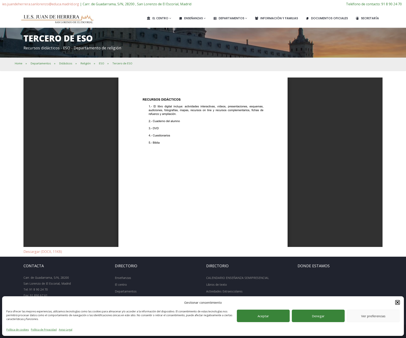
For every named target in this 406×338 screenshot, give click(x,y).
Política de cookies (17, 329)
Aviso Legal (65, 329)
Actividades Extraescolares (224, 291)
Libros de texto (216, 285)
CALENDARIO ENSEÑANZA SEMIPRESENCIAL (237, 278)
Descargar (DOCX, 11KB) (42, 251)
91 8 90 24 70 (38, 289)
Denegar (318, 316)
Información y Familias (279, 18)
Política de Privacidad (44, 329)
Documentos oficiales (329, 18)
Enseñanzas (194, 18)
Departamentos (232, 18)
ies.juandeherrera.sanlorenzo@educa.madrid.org (40, 4)
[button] (397, 302)
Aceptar (263, 316)
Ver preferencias (373, 316)
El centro (160, 18)
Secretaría (370, 18)
